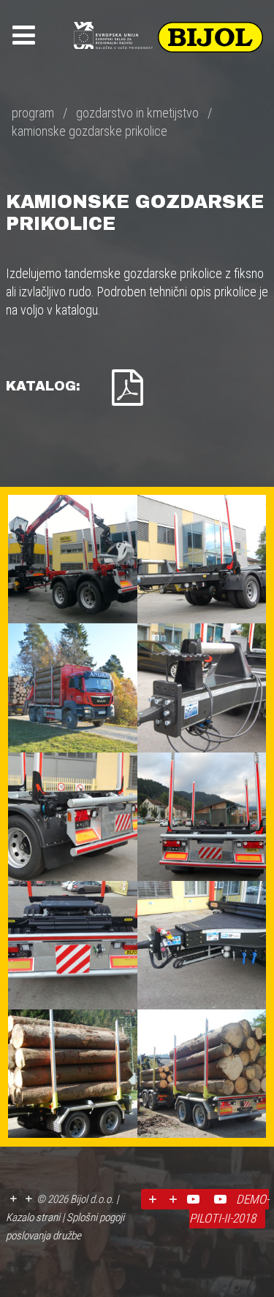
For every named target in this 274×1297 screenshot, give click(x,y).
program (33, 112)
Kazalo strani (33, 1217)
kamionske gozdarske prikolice (89, 131)
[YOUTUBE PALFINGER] (222, 1199)
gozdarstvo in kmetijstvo (137, 112)
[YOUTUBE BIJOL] (195, 1199)
